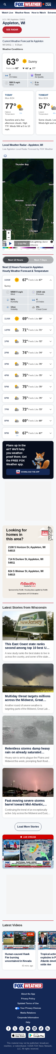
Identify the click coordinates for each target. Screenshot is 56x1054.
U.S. (4, 19)
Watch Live (7, 12)
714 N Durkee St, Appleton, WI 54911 (25, 561)
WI (8, 19)
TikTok (41, 1028)
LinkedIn (34, 1028)
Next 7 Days (40, 260)
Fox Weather (28, 4)
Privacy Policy (28, 998)
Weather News (22, 12)
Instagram (21, 1028)
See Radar (12, 30)
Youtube (28, 1028)
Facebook (8, 1028)
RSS (47, 1028)
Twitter (15, 1028)
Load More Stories (28, 826)
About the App (28, 994)
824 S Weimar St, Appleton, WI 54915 (25, 573)
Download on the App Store (18, 1035)
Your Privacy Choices (30, 1008)
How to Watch (39, 12)
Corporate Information (28, 1017)
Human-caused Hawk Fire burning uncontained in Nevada (18, 957)
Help (28, 1022)
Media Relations (28, 1013)
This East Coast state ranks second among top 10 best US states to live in (26, 647)
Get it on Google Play (36, 1035)
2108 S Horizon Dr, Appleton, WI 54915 (26, 549)
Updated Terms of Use (28, 1003)
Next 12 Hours (15, 260)
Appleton (15, 19)
